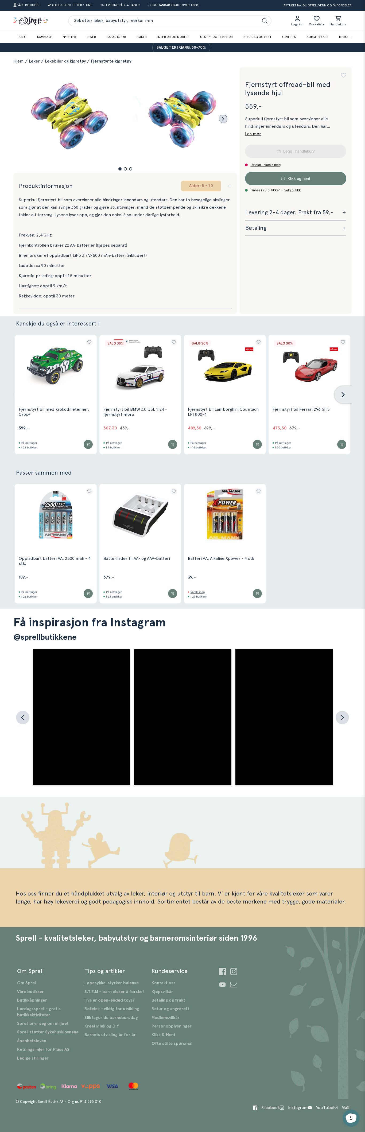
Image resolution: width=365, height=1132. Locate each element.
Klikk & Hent (164, 1035)
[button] (120, 168)
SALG (22, 36)
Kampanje (44, 36)
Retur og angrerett (170, 1009)
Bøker (142, 36)
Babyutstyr (116, 36)
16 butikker (199, 447)
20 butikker (284, 447)
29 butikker (199, 596)
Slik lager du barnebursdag (111, 1017)
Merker (345, 36)
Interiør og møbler (173, 36)
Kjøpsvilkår (162, 992)
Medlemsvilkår (166, 1017)
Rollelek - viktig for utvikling (111, 1009)
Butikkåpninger (32, 1000)
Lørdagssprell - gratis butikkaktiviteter (39, 1012)
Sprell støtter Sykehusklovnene (48, 1032)
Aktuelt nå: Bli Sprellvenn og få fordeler (318, 5)
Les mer (253, 134)
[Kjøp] (88, 444)
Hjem (18, 61)
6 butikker (114, 447)
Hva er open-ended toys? (109, 1000)
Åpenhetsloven (31, 1041)
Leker (91, 36)
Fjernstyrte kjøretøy (111, 61)
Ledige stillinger (33, 1058)
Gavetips (289, 36)
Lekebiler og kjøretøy (65, 61)
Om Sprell (27, 983)
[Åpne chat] (351, 1118)
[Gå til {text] (222, 972)
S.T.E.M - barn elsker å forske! (114, 992)
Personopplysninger (172, 1026)
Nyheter (69, 36)
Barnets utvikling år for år (110, 1035)
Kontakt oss (164, 983)
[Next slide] (223, 119)
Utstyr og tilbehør (216, 36)
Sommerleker (317, 36)
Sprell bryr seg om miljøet (43, 1023)
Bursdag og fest (257, 36)
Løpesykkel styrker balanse (111, 983)
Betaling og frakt (168, 1000)
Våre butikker (30, 992)
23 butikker (30, 447)
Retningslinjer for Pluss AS (43, 1049)
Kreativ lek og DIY (101, 1026)
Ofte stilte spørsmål (172, 1043)
